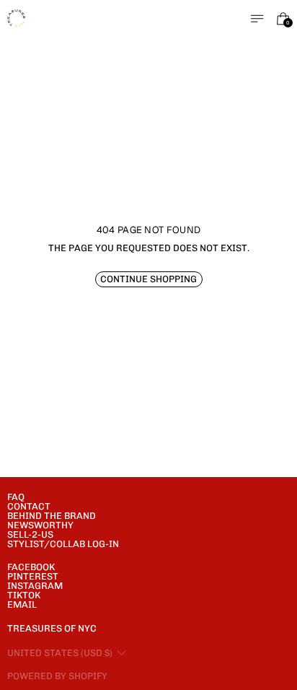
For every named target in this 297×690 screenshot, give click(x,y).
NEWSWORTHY (40, 525)
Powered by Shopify (57, 676)
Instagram (35, 585)
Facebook (31, 567)
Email (22, 604)
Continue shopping (148, 279)
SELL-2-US (30, 534)
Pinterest (32, 576)
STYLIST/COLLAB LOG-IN (63, 543)
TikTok (23, 595)
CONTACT (28, 506)
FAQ (16, 497)
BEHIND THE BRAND (51, 515)
